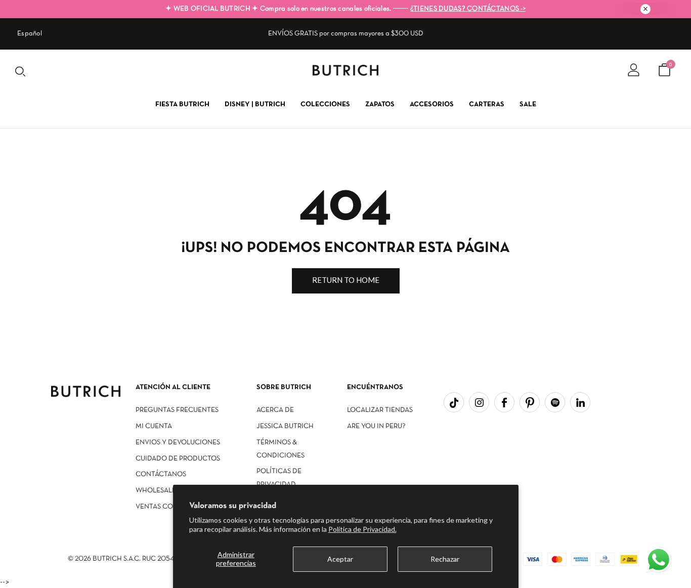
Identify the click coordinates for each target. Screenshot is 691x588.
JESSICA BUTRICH (285, 426)
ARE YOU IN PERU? (376, 426)
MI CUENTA (154, 426)
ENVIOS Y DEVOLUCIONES (178, 442)
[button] (659, 561)
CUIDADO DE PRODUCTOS (178, 458)
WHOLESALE (156, 490)
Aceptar (340, 559)
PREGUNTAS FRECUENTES (177, 410)
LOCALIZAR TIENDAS (380, 410)
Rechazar (444, 559)
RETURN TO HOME (345, 279)
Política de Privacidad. (362, 529)
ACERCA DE (275, 410)
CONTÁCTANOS (161, 474)
